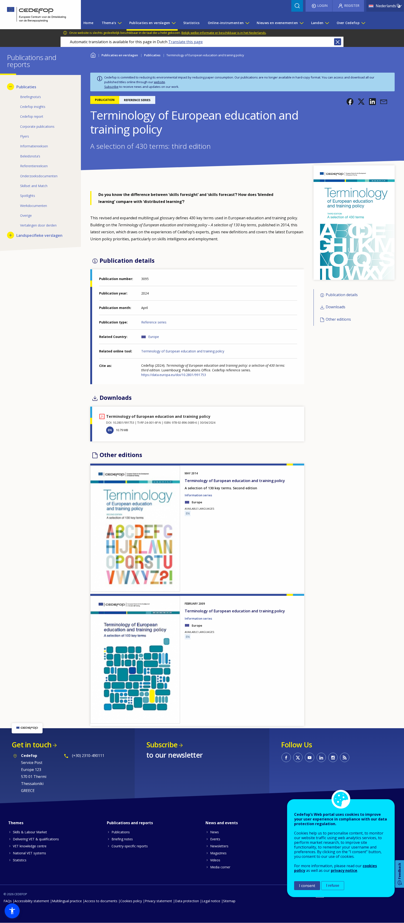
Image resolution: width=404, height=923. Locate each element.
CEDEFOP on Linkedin (321, 757)
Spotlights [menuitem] (27, 195)
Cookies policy (131, 901)
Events (215, 839)
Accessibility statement (31, 901)
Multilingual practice (67, 901)
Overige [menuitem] (26, 215)
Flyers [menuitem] (24, 136)
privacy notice (344, 870)
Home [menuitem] (88, 23)
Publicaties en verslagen (119, 55)
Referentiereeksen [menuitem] (34, 166)
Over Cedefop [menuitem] (348, 23)
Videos (215, 860)
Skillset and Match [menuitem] (33, 186)
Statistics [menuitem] (191, 23)
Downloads (335, 307)
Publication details (342, 294)
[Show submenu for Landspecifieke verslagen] (10, 235)
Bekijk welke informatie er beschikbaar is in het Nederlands (223, 33)
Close (337, 41)
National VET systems (29, 853)
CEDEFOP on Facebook (286, 757)
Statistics (19, 860)
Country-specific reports (130, 846)
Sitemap (229, 901)
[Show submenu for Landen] (327, 23)
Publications (121, 832)
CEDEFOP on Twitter (298, 757)
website (159, 82)
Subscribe (111, 87)
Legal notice (211, 901)
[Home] (37, 14)
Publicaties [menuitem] (26, 86)
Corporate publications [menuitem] (37, 126)
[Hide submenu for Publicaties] (10, 86)
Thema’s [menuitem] (109, 23)
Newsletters (219, 846)
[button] (350, 101)
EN (110, 430)
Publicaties (152, 55)
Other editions (338, 319)
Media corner (220, 867)
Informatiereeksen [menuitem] (34, 146)
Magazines (218, 853)
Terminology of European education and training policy (182, 351)
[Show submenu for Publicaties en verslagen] (173, 23)
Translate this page (185, 41)
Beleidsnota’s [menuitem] (30, 156)
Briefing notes (122, 839)
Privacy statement (158, 901)
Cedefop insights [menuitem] (32, 106)
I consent (307, 885)
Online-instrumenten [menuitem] (226, 23)
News (214, 832)
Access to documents (101, 901)
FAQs (8, 901)
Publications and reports (130, 822)
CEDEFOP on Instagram (333, 757)
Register (351, 5)
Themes (15, 822)
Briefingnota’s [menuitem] (30, 97)
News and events (222, 822)
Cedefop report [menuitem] (31, 116)
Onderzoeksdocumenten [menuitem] (39, 176)
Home (93, 54)
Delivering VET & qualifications (36, 839)
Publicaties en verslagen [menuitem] (149, 23)
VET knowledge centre (30, 846)
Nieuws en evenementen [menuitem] (277, 23)
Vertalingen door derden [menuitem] (38, 225)
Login (322, 5)
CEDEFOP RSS (344, 757)
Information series (198, 495)
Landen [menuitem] (317, 23)
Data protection (187, 901)
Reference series (153, 322)
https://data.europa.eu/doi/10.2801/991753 (173, 375)
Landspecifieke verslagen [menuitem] (39, 235)
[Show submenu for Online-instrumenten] (247, 23)
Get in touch (31, 744)
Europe (153, 336)
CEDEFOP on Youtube (309, 757)
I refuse (332, 886)
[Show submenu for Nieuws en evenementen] (301, 23)
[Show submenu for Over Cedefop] (363, 23)
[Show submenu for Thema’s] (119, 23)
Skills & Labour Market (30, 832)
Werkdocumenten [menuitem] (33, 205)
